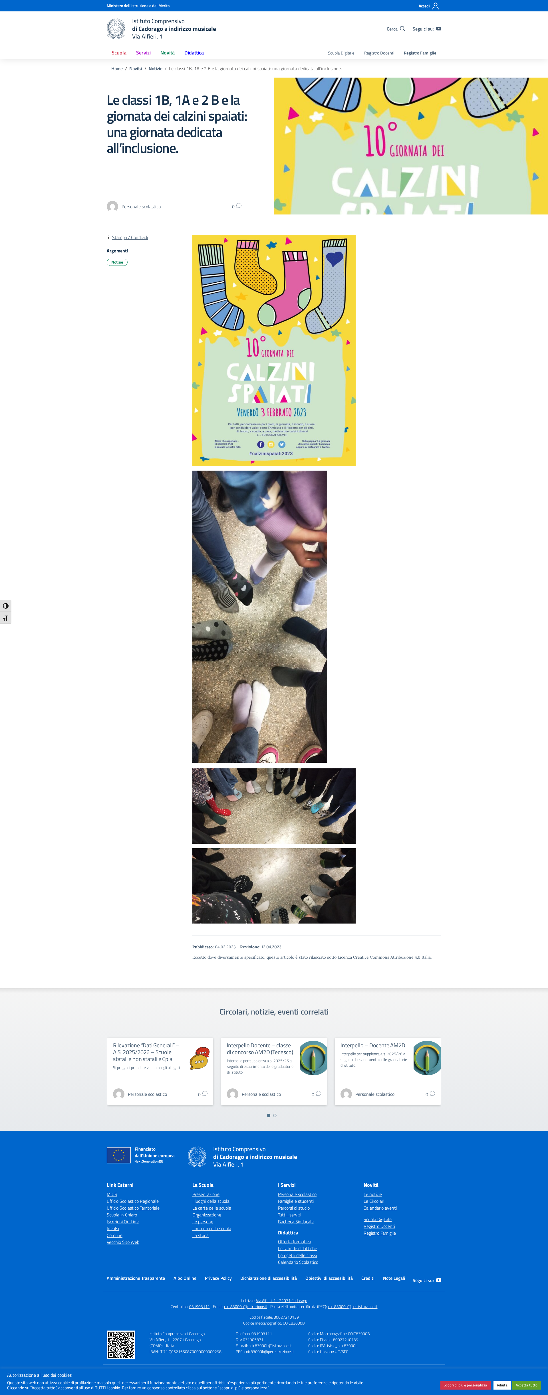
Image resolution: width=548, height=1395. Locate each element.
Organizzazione (206, 1214)
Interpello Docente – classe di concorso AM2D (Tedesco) (260, 1048)
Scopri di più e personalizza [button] (465, 1385)
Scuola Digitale (341, 53)
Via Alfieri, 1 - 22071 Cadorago (281, 1300)
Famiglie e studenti (296, 1201)
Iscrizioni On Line (123, 1221)
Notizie (117, 262)
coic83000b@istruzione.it (245, 1306)
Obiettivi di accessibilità (329, 1278)
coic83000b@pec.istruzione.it (353, 1306)
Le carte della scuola (211, 1207)
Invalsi (113, 1228)
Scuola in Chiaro (122, 1214)
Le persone (202, 1221)
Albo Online (185, 1278)
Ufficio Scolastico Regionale (133, 1201)
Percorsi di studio (294, 1207)
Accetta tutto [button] (526, 1385)
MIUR (112, 1194)
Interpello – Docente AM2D (373, 1045)
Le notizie (373, 1194)
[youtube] (438, 28)
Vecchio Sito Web (123, 1242)
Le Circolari (374, 1201)
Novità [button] (167, 52)
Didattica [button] (194, 52)
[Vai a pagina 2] (275, 1115)
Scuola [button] (119, 52)
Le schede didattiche (297, 1248)
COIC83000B (294, 1323)
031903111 (199, 1306)
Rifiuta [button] (502, 1385)
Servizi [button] (143, 52)
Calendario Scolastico (298, 1262)
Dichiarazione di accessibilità (268, 1278)
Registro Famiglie (420, 53)
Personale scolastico (297, 1194)
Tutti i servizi (289, 1214)
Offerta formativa (294, 1241)
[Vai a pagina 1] (268, 1115)
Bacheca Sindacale (296, 1221)
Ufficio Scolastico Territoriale (133, 1207)
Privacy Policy (218, 1278)
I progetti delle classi (297, 1255)
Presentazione (205, 1194)
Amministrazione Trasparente (136, 1278)
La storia (200, 1235)
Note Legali (394, 1278)
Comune (114, 1235)
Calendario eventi (380, 1207)
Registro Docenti (379, 53)
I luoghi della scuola (210, 1201)
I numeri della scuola (211, 1228)
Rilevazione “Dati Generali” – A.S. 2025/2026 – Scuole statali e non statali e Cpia (146, 1052)
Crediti (367, 1278)
